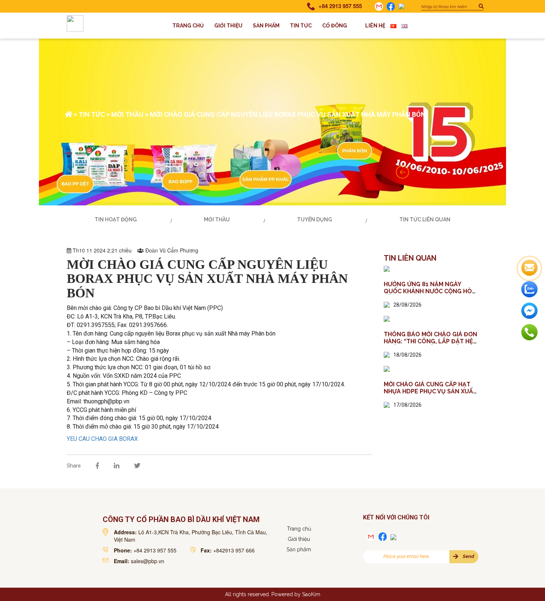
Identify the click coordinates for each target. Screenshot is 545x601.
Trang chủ (299, 529)
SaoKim (311, 594)
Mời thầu (127, 114)
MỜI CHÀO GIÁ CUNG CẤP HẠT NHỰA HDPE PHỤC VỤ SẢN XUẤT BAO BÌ (430, 391)
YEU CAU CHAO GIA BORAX (102, 438)
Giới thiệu (228, 26)
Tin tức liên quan (424, 219)
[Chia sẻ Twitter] (137, 465)
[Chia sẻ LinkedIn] (116, 465)
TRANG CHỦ (188, 26)
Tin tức (301, 26)
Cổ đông (334, 26)
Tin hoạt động (116, 219)
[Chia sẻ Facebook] (97, 465)
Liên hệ (375, 26)
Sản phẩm (266, 26)
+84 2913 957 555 (340, 6)
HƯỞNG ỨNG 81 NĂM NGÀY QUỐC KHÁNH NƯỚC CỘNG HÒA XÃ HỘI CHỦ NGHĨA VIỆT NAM (430, 291)
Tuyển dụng (314, 219)
